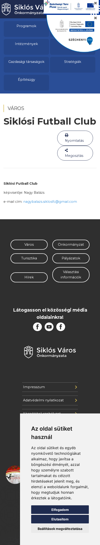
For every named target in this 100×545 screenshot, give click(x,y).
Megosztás (74, 156)
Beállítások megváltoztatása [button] (60, 529)
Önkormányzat (71, 244)
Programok (26, 26)
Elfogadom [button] (60, 510)
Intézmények (26, 44)
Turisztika (29, 258)
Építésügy (26, 79)
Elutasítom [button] (60, 519)
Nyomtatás (74, 141)
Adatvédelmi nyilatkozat (43, 400)
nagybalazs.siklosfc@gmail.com (50, 202)
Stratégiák (72, 62)
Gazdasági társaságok (26, 62)
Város (29, 244)
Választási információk (71, 274)
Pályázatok (71, 258)
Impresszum (34, 387)
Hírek (29, 277)
